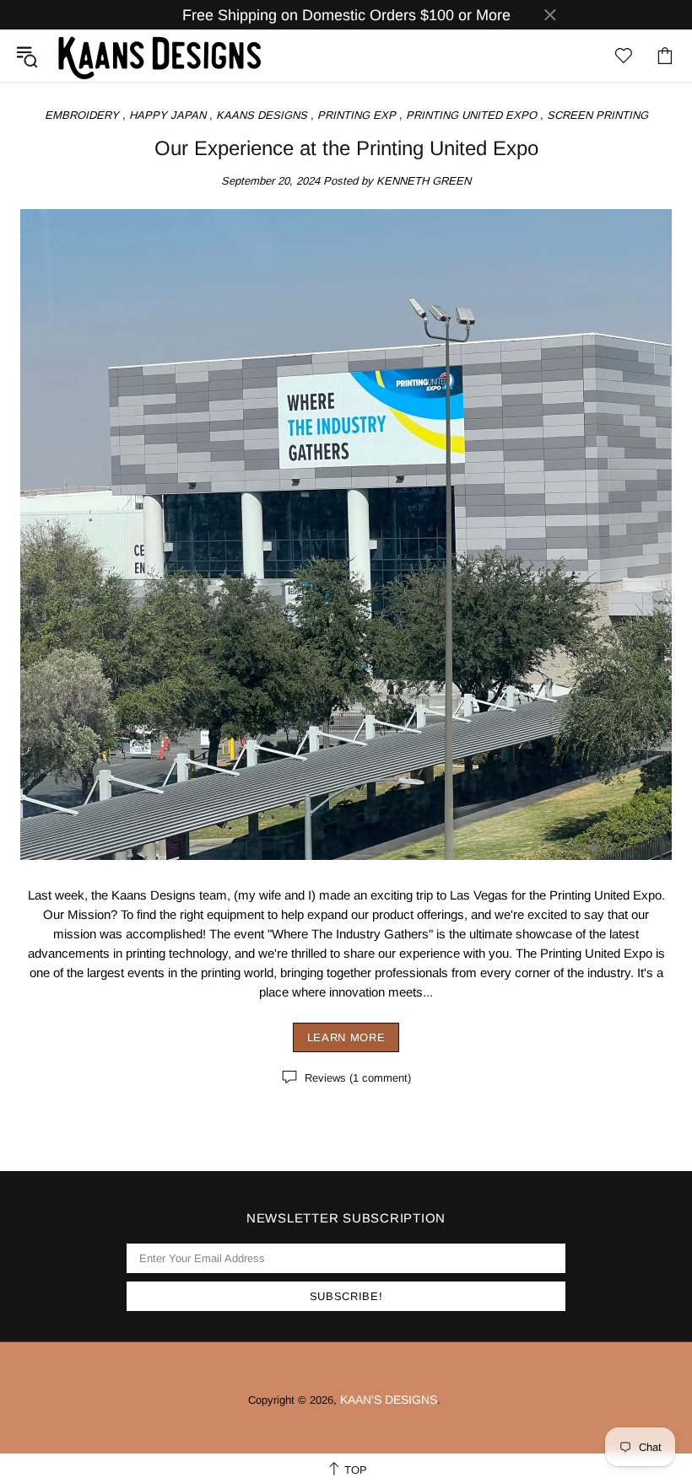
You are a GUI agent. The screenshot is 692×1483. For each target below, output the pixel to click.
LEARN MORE (346, 1037)
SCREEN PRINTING (597, 115)
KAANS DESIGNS (261, 115)
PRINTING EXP (356, 115)
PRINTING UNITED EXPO (471, 115)
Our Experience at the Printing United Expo (346, 148)
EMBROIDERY (82, 115)
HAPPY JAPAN (167, 115)
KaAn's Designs (159, 56)
